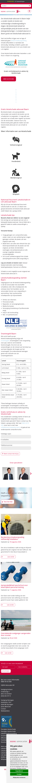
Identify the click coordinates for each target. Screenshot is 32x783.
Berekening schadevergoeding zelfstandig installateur (12, 538)
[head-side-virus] (16, 188)
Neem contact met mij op (11, 454)
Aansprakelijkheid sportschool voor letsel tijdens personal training (14, 586)
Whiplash (16, 194)
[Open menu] (29, 11)
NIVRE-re (4, 757)
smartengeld (5, 341)
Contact (3, 709)
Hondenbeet (16, 161)
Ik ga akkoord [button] (19, 771)
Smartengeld (5, 736)
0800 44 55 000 (6, 681)
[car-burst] (16, 139)
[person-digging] (16, 172)
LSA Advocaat (5, 755)
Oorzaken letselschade (8, 729)
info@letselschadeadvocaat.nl (10, 427)
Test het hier (8, 502)
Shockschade (5, 742)
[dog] (16, 156)
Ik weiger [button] (19, 774)
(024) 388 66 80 (6, 707)
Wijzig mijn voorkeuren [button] (19, 777)
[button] (8, 79)
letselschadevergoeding (18, 40)
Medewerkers (5, 711)
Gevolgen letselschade (8, 731)
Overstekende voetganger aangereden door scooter (16, 634)
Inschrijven (6, 671)
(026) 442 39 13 (6, 696)
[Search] (29, 5)
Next (31, 473)
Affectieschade (5, 738)
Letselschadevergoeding (9, 733)
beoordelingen (20, 1)
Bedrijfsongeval (16, 178)
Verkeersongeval (16, 145)
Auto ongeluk (5, 746)
